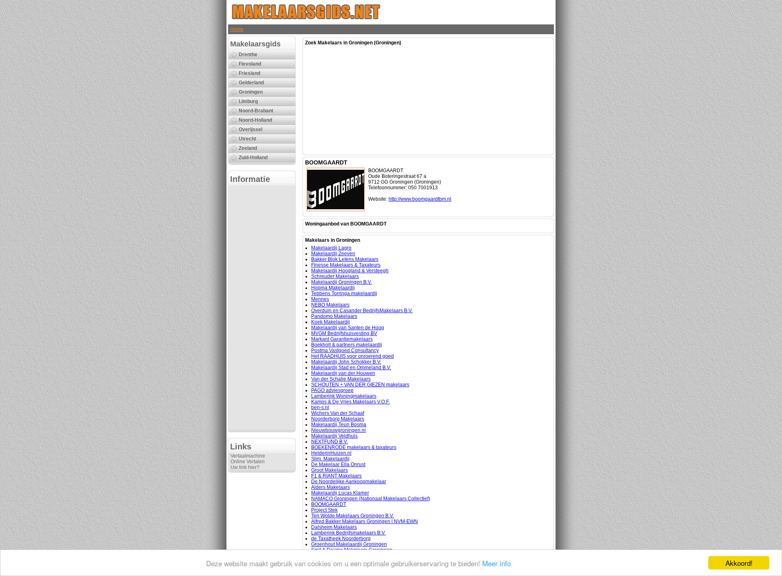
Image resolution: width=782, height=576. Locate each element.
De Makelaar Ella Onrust (338, 464)
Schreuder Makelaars (335, 276)
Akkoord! (739, 563)
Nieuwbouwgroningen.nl (338, 430)
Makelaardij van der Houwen (343, 373)
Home (237, 29)
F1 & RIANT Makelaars (336, 476)
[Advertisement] (261, 308)
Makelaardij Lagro (331, 248)
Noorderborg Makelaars (337, 419)
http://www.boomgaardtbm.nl (420, 199)
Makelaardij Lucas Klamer (340, 493)
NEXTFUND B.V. (329, 442)
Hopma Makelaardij (333, 288)
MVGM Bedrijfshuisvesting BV (344, 333)
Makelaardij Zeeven (333, 253)
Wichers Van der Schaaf (337, 413)
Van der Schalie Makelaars (341, 379)
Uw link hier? (245, 467)
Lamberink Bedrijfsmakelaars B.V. (348, 533)
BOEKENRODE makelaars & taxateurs (353, 447)
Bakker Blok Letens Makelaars (344, 259)
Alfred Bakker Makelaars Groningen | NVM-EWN (364, 521)
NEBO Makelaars (330, 305)
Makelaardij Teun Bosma (338, 424)
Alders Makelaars (330, 487)
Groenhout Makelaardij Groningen (349, 544)
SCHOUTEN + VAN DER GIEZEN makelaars (360, 385)
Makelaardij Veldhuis (334, 436)
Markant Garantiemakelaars (342, 339)
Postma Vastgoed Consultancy (345, 350)
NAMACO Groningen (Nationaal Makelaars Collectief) (370, 499)
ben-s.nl (320, 407)
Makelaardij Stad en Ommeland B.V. (351, 367)
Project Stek (324, 510)
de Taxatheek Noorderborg (341, 538)
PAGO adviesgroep (332, 390)
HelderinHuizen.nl (331, 453)
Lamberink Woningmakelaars (343, 396)
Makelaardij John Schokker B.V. (346, 362)
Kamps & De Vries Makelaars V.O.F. (350, 402)
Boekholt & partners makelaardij (346, 345)
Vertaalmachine (248, 456)
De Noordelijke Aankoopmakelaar (348, 481)
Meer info (496, 563)
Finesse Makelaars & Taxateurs (345, 265)
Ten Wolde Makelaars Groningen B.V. (352, 516)
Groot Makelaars (329, 470)
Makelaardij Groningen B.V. (341, 282)
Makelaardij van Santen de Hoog (347, 328)
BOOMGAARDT (328, 504)
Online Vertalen (248, 461)
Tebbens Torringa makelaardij (344, 293)
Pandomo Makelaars (334, 316)
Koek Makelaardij (330, 322)
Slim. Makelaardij (330, 459)
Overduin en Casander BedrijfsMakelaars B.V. (362, 310)
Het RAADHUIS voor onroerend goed (352, 356)
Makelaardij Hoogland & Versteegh (350, 271)
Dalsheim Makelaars (334, 527)
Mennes (320, 299)
